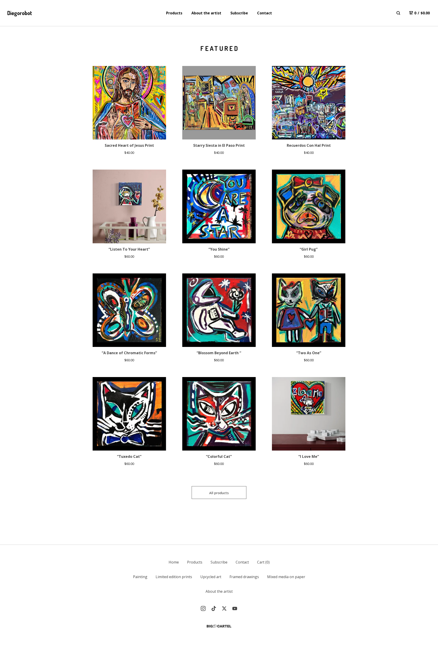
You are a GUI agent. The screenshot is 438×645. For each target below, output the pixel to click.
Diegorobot (19, 12)
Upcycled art (210, 576)
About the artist (206, 13)
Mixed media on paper (286, 576)
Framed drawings (244, 576)
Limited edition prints (174, 576)
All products (219, 492)
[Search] (398, 13)
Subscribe (239, 13)
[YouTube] (234, 608)
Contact (264, 13)
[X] (224, 608)
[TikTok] (213, 608)
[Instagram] (203, 608)
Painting (140, 576)
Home (174, 562)
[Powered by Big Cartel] (219, 626)
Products (174, 13)
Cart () (263, 562)
